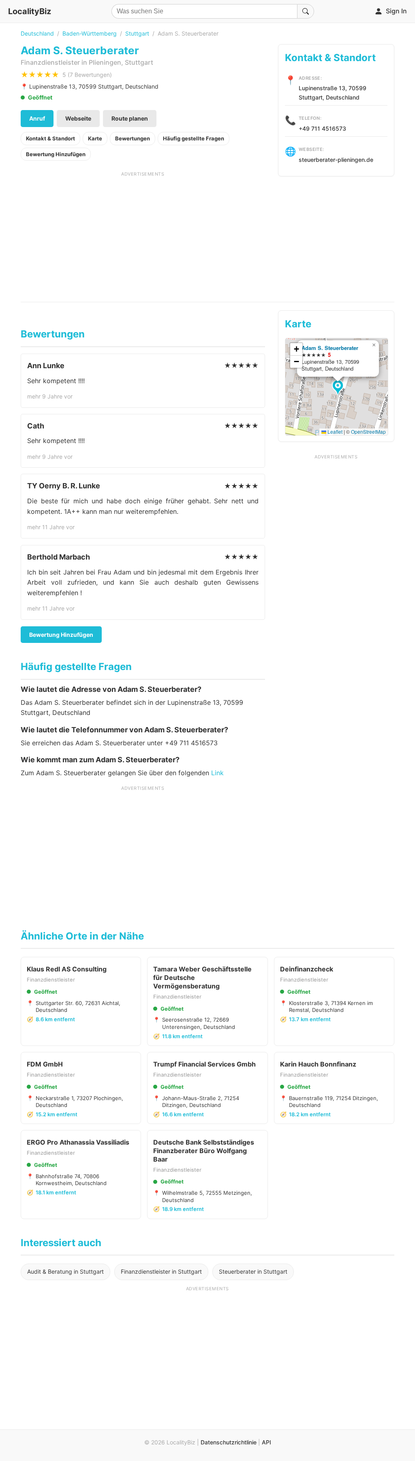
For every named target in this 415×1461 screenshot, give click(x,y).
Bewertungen (132, 138)
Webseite (78, 118)
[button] (339, 388)
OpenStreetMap (368, 431)
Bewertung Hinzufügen (56, 154)
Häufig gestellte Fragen (193, 138)
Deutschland (37, 33)
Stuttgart (137, 33)
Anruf (37, 118)
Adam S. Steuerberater (330, 348)
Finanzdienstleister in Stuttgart (161, 1271)
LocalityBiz (29, 11)
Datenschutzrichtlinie (229, 1442)
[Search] (305, 11)
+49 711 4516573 (322, 128)
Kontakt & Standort (50, 138)
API (266, 1442)
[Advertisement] (143, 234)
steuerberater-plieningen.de (336, 159)
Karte (95, 138)
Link (217, 773)
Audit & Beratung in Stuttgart (65, 1271)
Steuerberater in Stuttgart (253, 1271)
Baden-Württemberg (89, 33)
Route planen (129, 118)
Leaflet (334, 431)
